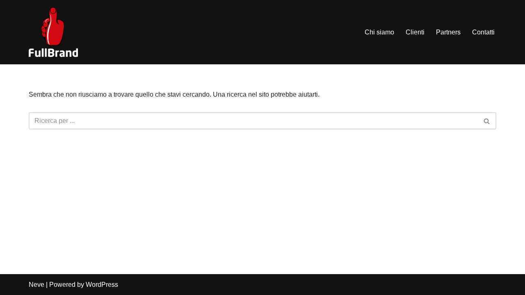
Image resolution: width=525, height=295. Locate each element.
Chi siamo (379, 32)
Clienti (415, 32)
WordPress (102, 284)
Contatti (483, 32)
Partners (448, 32)
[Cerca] (487, 120)
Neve (36, 284)
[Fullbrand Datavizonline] (53, 32)
